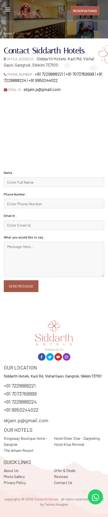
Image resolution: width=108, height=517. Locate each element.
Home (8, 33)
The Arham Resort (19, 450)
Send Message (21, 286)
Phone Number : (15, 194)
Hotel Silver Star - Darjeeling (77, 438)
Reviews (61, 476)
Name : (9, 173)
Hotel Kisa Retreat (69, 444)
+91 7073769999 (80, 73)
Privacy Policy (15, 482)
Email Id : (10, 216)
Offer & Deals (65, 470)
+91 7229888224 (20, 402)
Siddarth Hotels (46, 499)
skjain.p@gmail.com (42, 89)
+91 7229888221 (49, 73)
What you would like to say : (24, 237)
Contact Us (63, 482)
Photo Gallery (14, 476)
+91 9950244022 (43, 80)
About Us (11, 470)
